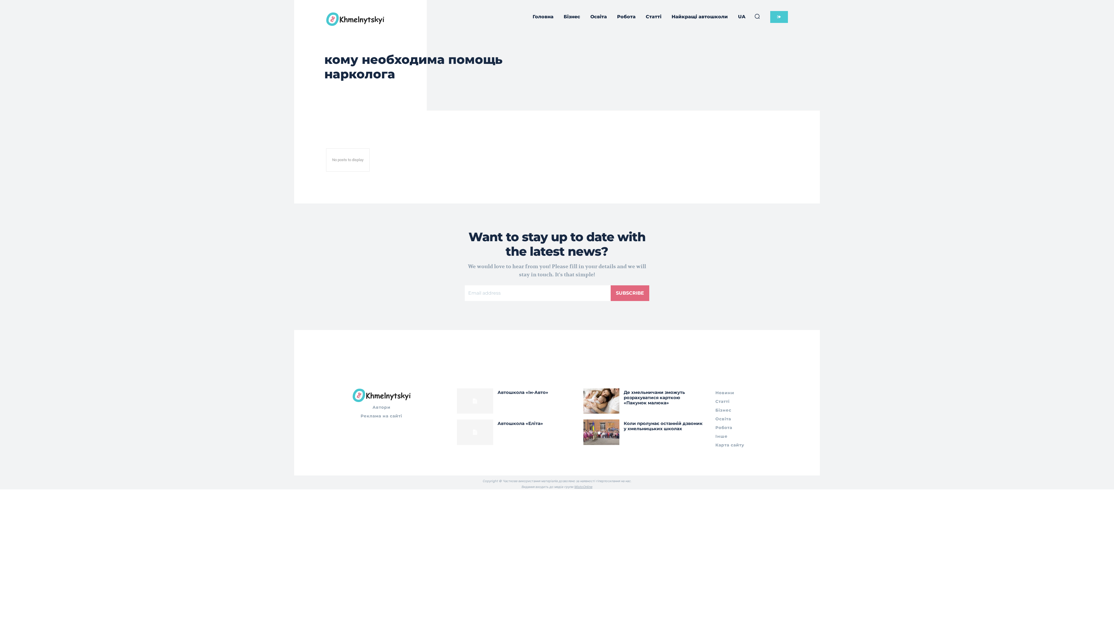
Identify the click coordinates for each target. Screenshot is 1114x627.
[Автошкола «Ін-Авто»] (475, 401)
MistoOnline (583, 487)
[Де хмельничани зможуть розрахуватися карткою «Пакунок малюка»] (601, 401)
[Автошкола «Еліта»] (475, 432)
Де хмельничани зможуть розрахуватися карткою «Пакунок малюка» (654, 398)
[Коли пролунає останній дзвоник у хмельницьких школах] (601, 432)
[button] (757, 16)
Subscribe (630, 293)
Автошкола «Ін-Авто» (523, 392)
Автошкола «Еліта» (520, 423)
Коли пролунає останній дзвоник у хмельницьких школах (663, 426)
